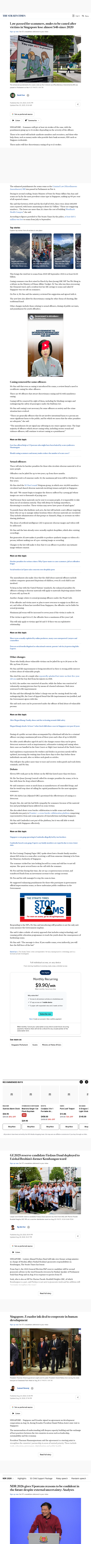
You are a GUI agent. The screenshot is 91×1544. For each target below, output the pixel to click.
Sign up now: (14, 31)
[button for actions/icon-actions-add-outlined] (28, 95)
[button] (76, 16)
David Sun (13, 952)
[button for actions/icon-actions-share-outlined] (77, 104)
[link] (14, 15)
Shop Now (11, 1127)
